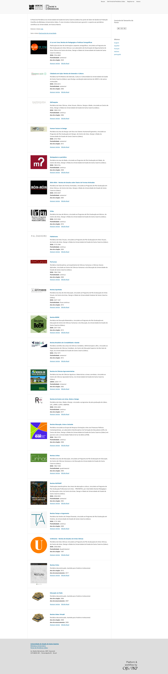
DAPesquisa (54, 102)
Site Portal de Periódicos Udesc (116, 1)
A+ (118, 28)
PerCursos (53, 262)
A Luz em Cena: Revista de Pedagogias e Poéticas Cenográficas (71, 42)
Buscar (103, 1)
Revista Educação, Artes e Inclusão (61, 424)
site (42, 29)
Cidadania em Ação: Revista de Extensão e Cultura (67, 73)
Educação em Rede (56, 593)
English (116, 43)
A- (125, 28)
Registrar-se (130, 1)
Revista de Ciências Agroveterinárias (62, 371)
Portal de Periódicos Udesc (39, 648)
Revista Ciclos (54, 565)
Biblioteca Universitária (38, 646)
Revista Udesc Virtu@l (57, 614)
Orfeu (52, 211)
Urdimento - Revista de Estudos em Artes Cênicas (66, 539)
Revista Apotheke (56, 290)
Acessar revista (55, 63)
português (117, 54)
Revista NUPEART (56, 483)
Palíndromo (54, 236)
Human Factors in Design (58, 128)
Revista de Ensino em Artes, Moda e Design (64, 399)
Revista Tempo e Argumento (59, 513)
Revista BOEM (54, 317)
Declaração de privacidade (47, 33)
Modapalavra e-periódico (58, 157)
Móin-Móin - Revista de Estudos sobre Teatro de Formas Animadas (72, 182)
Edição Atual (65, 63)
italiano (116, 51)
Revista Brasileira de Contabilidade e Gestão (64, 343)
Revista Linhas (55, 455)
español (116, 46)
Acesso (138, 1)
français (116, 48)
